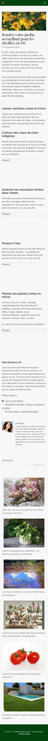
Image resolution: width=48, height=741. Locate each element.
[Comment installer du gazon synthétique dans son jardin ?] (24, 710)
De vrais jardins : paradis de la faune (21, 411)
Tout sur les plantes (14, 401)
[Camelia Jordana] (3, 3)
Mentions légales (24, 734)
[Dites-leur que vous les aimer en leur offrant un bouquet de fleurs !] (24, 505)
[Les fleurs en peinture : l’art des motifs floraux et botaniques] (24, 587)
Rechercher (7, 460)
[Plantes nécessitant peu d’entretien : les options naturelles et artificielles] (24, 546)
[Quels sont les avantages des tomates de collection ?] (24, 669)
